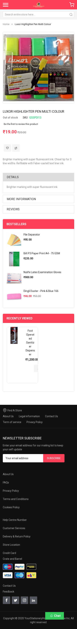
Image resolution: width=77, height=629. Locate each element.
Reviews (13, 209)
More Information (21, 199)
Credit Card (9, 553)
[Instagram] (24, 600)
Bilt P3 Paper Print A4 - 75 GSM (42, 253)
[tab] (38, 177)
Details (13, 177)
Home (6, 24)
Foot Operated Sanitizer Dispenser (30, 342)
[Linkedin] (33, 600)
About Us (8, 416)
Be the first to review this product (21, 124)
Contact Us (51, 416)
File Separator (32, 234)
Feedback (8, 591)
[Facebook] (6, 600)
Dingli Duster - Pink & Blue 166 (41, 290)
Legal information (29, 416)
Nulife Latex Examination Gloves (42, 272)
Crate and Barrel (12, 558)
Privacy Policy (35, 422)
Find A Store (14, 410)
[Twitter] (15, 600)
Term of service (12, 422)
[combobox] (38, 14)
